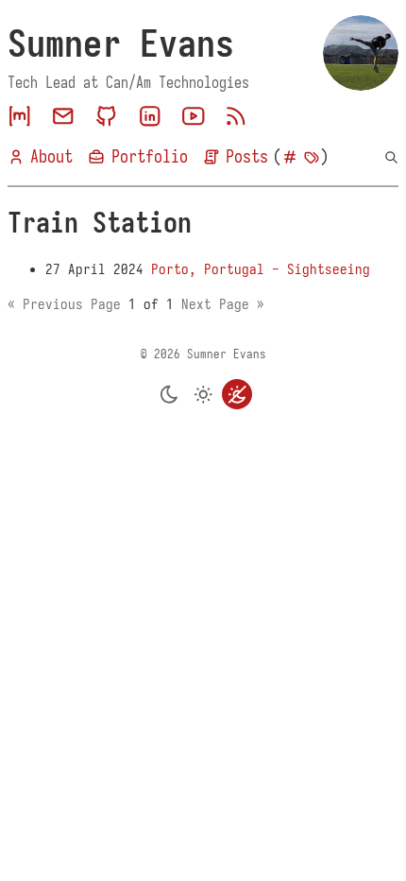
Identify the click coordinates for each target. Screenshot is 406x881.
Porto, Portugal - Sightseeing (260, 269)
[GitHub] (106, 116)
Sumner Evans (121, 43)
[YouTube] (193, 116)
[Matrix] (20, 116)
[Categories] (289, 157)
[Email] (63, 116)
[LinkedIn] (150, 116)
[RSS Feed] (236, 116)
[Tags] (311, 157)
